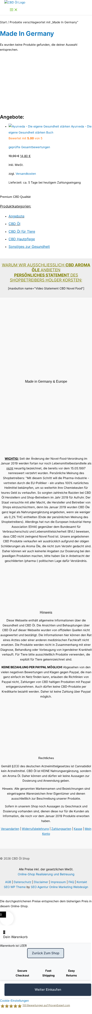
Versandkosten (26, 173)
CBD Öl (14, 224)
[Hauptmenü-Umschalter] (13, 10)
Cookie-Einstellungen (14, 1000)
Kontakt (82, 882)
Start (3, 22)
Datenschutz (22, 882)
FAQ (71, 882)
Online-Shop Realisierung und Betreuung (46, 874)
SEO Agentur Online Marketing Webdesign (59, 887)
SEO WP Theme (15, 887)
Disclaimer (41, 882)
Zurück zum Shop (45, 953)
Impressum (58, 882)
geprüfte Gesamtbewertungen (29, 147)
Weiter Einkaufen (48, 989)
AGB (8, 882)
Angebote (16, 216)
